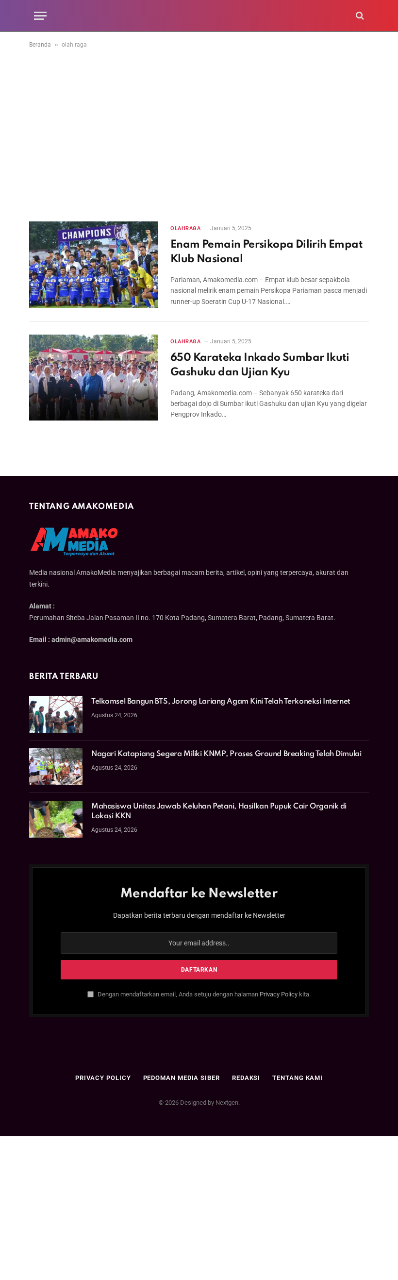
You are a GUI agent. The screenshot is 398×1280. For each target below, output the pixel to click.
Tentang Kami (297, 1077)
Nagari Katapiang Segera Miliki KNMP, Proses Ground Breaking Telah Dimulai (226, 754)
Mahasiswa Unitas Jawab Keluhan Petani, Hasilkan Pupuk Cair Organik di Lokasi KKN (219, 811)
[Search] (359, 16)
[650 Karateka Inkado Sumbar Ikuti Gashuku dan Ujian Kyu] (93, 378)
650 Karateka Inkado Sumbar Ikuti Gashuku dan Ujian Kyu (259, 365)
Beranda (40, 44)
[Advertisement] (199, 133)
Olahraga (185, 228)
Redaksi (246, 1077)
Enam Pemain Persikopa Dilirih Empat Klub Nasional (266, 252)
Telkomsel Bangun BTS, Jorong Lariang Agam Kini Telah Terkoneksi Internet (220, 702)
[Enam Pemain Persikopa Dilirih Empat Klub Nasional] (93, 264)
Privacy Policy (279, 994)
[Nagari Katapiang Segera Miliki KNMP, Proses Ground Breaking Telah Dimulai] (56, 766)
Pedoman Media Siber (181, 1077)
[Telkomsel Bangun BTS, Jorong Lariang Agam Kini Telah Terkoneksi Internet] (56, 714)
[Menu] (40, 16)
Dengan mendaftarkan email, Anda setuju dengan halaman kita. (203, 994)
